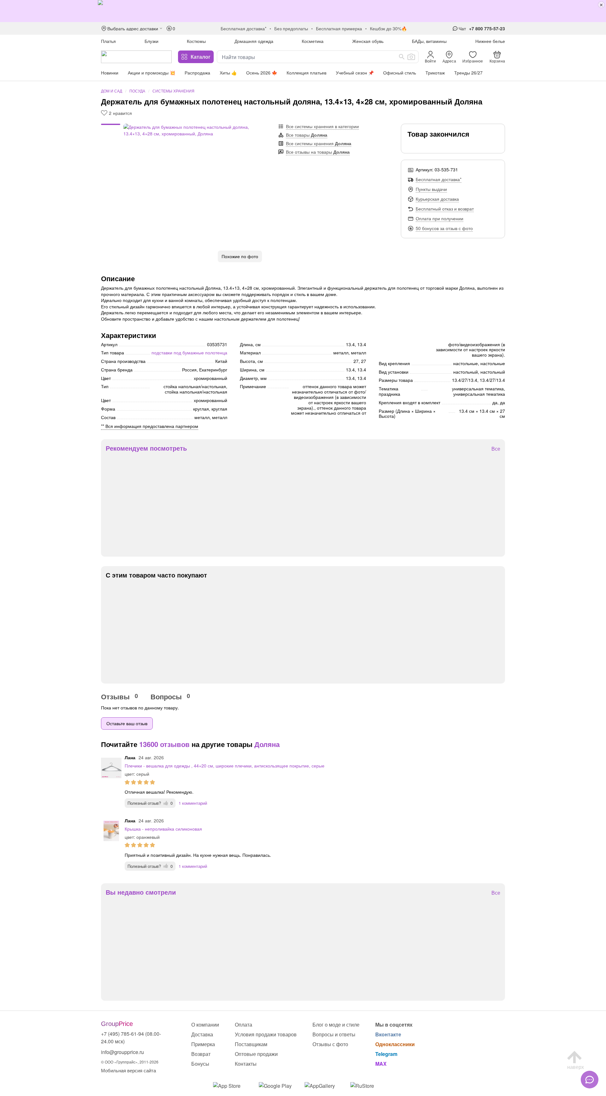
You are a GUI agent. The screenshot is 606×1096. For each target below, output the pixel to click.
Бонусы (200, 1063)
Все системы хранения (318, 143)
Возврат (201, 1053)
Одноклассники (395, 1044)
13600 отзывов (164, 744)
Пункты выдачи (431, 189)
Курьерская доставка (437, 199)
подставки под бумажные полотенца (189, 352)
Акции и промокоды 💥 (151, 72)
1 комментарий (193, 803)
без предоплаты (291, 28)
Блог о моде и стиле (335, 1024)
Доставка (202, 1034)
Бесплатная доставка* (438, 179)
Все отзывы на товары (318, 152)
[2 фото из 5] (110, 128)
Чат (462, 28)
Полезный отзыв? (150, 803)
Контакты (246, 1063)
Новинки (109, 72)
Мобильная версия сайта (128, 1070)
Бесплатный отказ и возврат (445, 208)
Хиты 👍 (228, 72)
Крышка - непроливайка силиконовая (163, 829)
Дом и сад (111, 90)
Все (495, 449)
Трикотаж (435, 72)
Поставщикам (251, 1044)
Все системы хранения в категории (322, 126)
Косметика (313, 41)
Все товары (306, 135)
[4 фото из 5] (110, 134)
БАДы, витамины (429, 41)
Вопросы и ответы (333, 1034)
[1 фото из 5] (110, 125)
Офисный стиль (399, 72)
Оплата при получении (439, 218)
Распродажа (197, 72)
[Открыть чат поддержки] (589, 1079)
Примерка (203, 1044)
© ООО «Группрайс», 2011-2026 (129, 1061)
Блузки (151, 41)
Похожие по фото (240, 256)
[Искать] (402, 57)
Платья (108, 41)
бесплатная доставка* (243, 28)
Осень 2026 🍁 (261, 72)
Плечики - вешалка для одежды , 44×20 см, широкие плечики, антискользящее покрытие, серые (224, 765)
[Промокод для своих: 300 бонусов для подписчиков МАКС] (303, 11)
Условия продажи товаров (266, 1034)
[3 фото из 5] (110, 131)
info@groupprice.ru (122, 1052)
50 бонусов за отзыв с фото (444, 228)
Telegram (386, 1053)
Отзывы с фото (330, 1044)
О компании (205, 1024)
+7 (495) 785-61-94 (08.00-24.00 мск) (131, 1037)
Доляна (267, 744)
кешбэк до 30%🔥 (388, 28)
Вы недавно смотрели (141, 892)
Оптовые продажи (256, 1053)
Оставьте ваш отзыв (126, 723)
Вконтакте (388, 1034)
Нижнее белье (490, 41)
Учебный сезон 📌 (355, 72)
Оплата (243, 1024)
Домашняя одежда (254, 41)
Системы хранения (173, 90)
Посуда (137, 90)
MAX (381, 1063)
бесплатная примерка (339, 28)
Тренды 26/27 (468, 72)
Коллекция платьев (306, 72)
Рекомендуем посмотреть (146, 448)
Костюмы (196, 41)
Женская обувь (367, 41)
